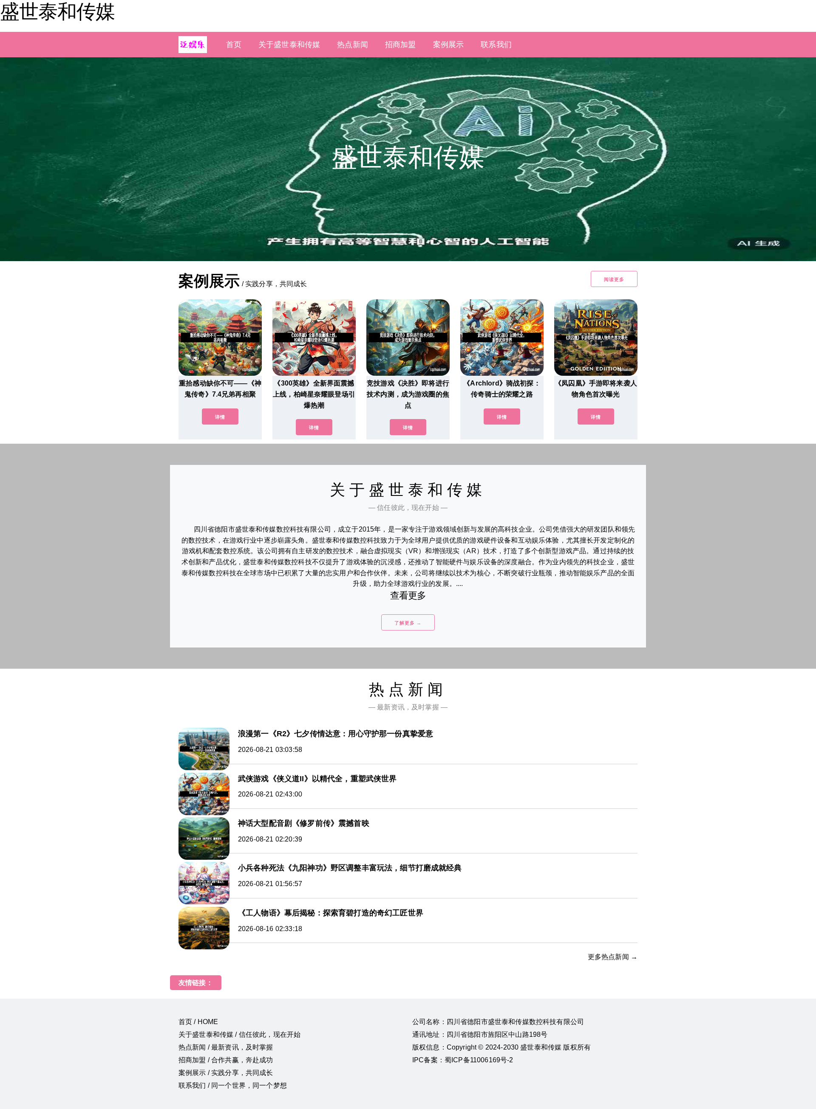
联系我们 (496, 44)
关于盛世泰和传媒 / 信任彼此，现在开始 (239, 1034)
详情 (220, 416)
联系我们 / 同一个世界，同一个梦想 (232, 1085)
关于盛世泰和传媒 (289, 44)
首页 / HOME (198, 1021)
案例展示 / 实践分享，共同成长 (225, 1072)
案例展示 (448, 44)
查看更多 (408, 595)
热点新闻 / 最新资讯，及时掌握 (225, 1047)
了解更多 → (408, 622)
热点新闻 (352, 44)
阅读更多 (614, 279)
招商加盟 (400, 44)
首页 (233, 44)
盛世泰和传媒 (57, 11)
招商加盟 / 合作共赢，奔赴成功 (225, 1060)
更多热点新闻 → (613, 956)
